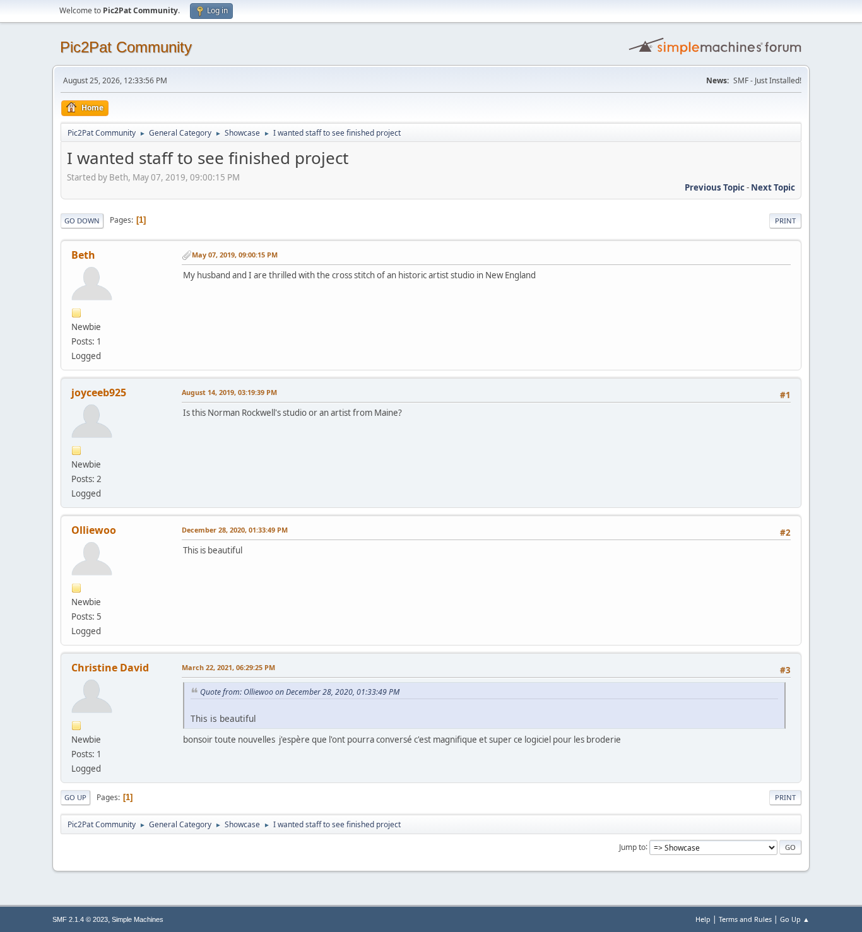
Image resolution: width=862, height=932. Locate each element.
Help (703, 919)
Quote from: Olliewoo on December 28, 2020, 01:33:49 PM (299, 692)
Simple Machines (137, 919)
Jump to (632, 846)
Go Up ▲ (795, 919)
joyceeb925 (98, 392)
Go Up (75, 797)
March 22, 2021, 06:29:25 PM (228, 667)
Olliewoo (93, 530)
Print (785, 220)
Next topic (773, 187)
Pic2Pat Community (126, 47)
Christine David (110, 668)
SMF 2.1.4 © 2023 (80, 919)
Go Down (82, 220)
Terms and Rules (745, 919)
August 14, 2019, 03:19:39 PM (229, 392)
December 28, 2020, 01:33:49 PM (235, 529)
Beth (83, 255)
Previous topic (715, 187)
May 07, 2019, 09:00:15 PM (235, 254)
